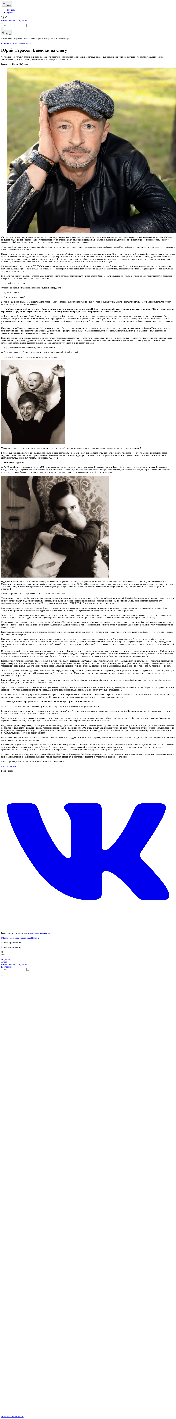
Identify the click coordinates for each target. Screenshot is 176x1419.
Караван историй (9, 43)
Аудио (10, 12)
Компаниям (25, 938)
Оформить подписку (17, 20)
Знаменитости (24, 43)
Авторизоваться (8, 766)
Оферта (4, 938)
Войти (4, 20)
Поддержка (14, 938)
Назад (8, 5)
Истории (35, 938)
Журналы (11, 10)
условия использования (39, 933)
